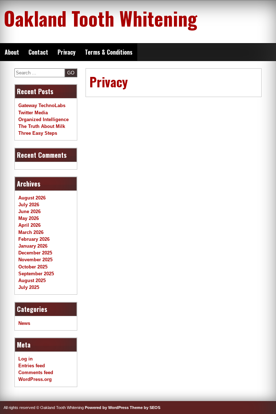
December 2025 (35, 253)
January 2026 (32, 246)
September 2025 (36, 273)
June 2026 (29, 211)
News (24, 323)
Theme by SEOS (145, 407)
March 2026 (30, 232)
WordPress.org (35, 379)
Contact (38, 52)
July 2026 (28, 204)
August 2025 (32, 280)
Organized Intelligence (43, 119)
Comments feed (35, 372)
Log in (25, 359)
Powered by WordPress (107, 407)
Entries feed (31, 365)
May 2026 (28, 218)
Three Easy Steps (37, 133)
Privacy (66, 52)
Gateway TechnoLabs (41, 105)
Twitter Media (33, 112)
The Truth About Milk (41, 126)
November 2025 (35, 259)
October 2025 (32, 267)
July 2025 (28, 287)
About (12, 52)
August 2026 (32, 198)
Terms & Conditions (109, 52)
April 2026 (29, 225)
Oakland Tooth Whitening (100, 18)
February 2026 (34, 239)
